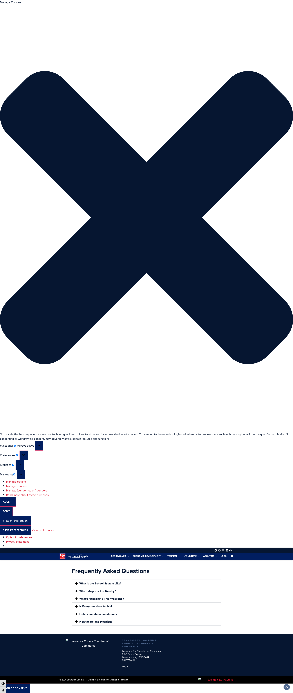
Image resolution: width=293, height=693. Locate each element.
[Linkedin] (226, 550)
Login (224, 556)
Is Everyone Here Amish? (95, 606)
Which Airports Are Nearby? (97, 591)
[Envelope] (223, 550)
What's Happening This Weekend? (101, 599)
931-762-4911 (128, 660)
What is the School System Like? (100, 583)
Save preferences (15, 530)
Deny (6, 511)
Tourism (172, 556)
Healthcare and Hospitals (95, 621)
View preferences (15, 520)
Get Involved (118, 556)
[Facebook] (215, 550)
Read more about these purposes (27, 495)
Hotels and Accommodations (98, 614)
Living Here (190, 556)
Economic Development (147, 556)
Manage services (16, 486)
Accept (8, 502)
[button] (146, 218)
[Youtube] (230, 550)
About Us (208, 556)
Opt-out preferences (19, 537)
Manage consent (15, 688)
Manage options (16, 481)
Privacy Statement (17, 541)
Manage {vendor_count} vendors (26, 490)
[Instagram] (219, 550)
